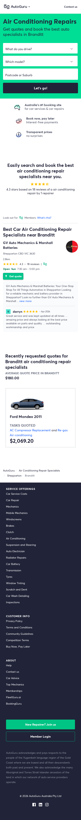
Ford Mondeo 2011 (26, 416)
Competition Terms (17, 640)
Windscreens (13, 519)
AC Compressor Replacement (30, 430)
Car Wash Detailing (17, 596)
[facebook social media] (34, 803)
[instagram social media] (46, 803)
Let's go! (40, 88)
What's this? (44, 217)
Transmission (13, 570)
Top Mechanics (15, 684)
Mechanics (12, 506)
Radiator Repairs (16, 557)
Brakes (10, 525)
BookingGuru (14, 703)
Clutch (10, 532)
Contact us (12, 671)
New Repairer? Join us (40, 724)
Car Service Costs (16, 493)
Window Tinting (15, 583)
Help (9, 665)
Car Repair (12, 500)
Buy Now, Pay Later (18, 646)
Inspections (13, 602)
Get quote (13, 276)
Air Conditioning (15, 538)
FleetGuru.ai (13, 697)
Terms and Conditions (19, 627)
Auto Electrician (15, 551)
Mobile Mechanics (17, 513)
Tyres (9, 576)
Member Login (40, 736)
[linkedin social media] (40, 803)
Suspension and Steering (21, 545)
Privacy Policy (14, 621)
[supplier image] (72, 247)
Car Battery (13, 564)
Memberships (14, 691)
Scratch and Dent (16, 589)
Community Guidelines (19, 634)
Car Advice (12, 678)
